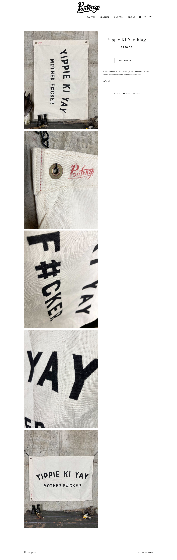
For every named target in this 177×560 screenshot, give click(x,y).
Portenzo (149, 552)
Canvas (91, 17)
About (131, 17)
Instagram (31, 552)
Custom (118, 17)
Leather (105, 17)
